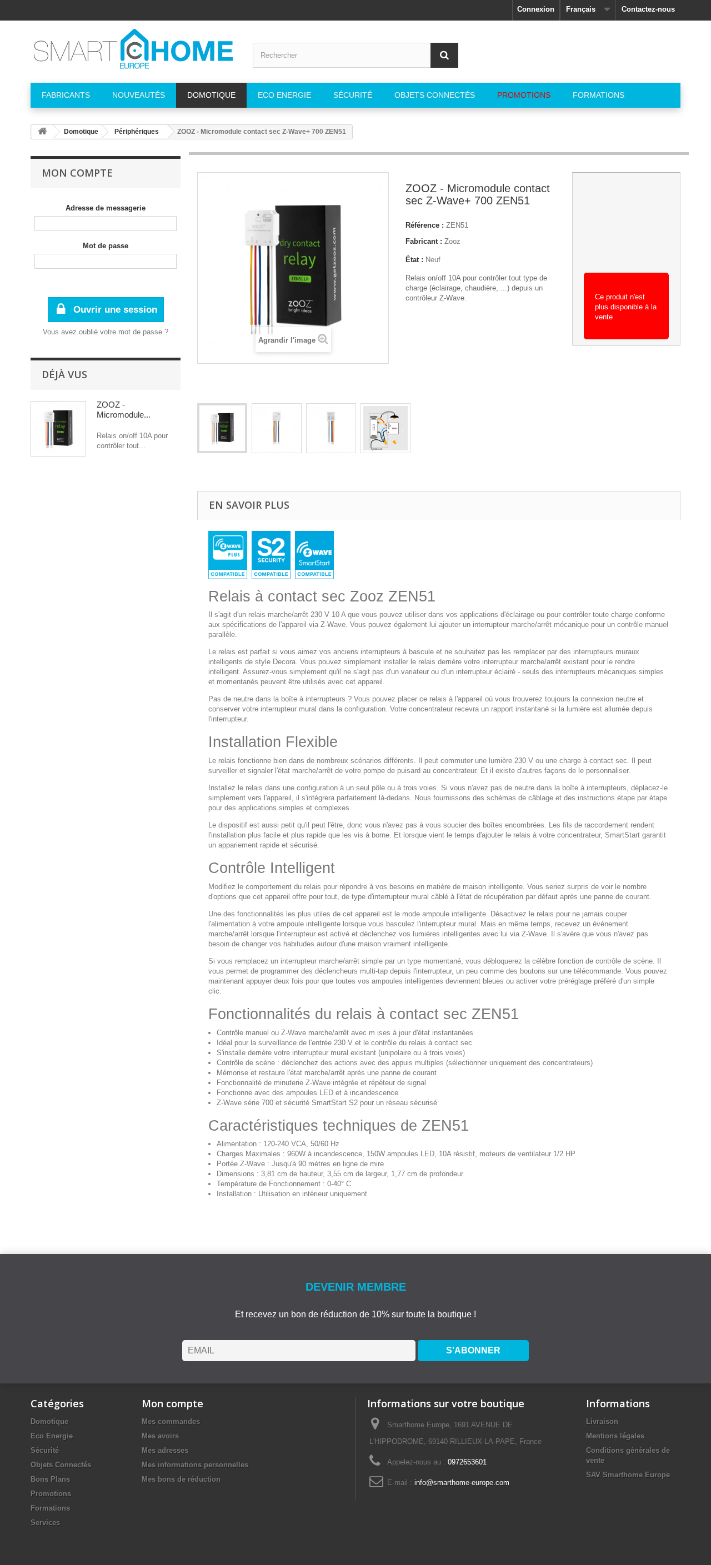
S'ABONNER (473, 1350)
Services (45, 1522)
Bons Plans (50, 1479)
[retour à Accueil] (42, 132)
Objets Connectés (61, 1465)
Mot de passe (105, 246)
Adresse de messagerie (106, 208)
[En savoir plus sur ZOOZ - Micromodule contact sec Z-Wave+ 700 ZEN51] (58, 429)
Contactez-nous (648, 9)
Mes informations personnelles (195, 1465)
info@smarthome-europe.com (461, 1482)
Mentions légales (615, 1436)
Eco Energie (52, 1436)
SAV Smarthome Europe (628, 1475)
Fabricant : (423, 241)
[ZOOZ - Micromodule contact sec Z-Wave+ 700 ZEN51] (222, 428)
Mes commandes (171, 1421)
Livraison (602, 1421)
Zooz (452, 241)
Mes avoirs (160, 1436)
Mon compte (77, 172)
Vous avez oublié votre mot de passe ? (105, 332)
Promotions (51, 1493)
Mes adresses (165, 1450)
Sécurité (45, 1450)
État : (414, 259)
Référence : (424, 225)
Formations (50, 1508)
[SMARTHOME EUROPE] (133, 49)
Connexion (535, 9)
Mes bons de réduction (181, 1479)
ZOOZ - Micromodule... (124, 409)
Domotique (49, 1421)
